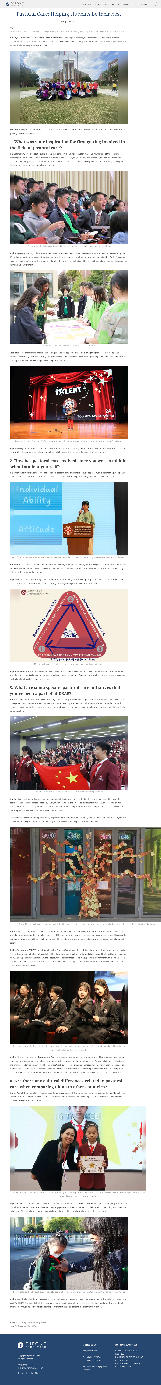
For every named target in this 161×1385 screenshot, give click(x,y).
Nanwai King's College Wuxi (42, 31)
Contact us (141, 4)
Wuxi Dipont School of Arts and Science (106, 31)
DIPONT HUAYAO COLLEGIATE (127, 1363)
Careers (115, 4)
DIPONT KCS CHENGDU (124, 1366)
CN (156, 2)
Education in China (19, 31)
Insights (127, 4)
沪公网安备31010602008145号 (30, 1368)
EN (156, 5)
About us (86, 4)
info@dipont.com (90, 1351)
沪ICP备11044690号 (26, 1365)
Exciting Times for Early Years (32, 1322)
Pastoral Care (63, 31)
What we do (101, 4)
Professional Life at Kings (27, 1326)
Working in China (78, 31)
